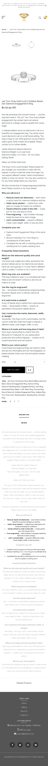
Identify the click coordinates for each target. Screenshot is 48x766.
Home (4, 29)
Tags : (4, 381)
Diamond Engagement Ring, (17, 384)
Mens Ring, (29, 389)
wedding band (33, 246)
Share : (4, 401)
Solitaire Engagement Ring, (25, 392)
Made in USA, (20, 389)
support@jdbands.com (25, 734)
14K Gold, (11, 381)
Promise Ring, (39, 389)
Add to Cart (13, 370)
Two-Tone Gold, (8, 395)
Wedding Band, (20, 395)
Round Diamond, (8, 392)
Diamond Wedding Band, (11, 387)
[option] (16, 45)
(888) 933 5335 (25, 730)
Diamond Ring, (33, 384)
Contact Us (24, 715)
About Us (24, 711)
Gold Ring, (39, 387)
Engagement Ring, (28, 387)
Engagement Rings (26, 232)
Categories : (7, 376)
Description (24, 415)
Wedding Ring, (32, 395)
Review (24, 423)
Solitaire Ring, (41, 392)
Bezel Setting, (34, 381)
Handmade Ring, (8, 389)
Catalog (24, 707)
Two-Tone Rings (29, 238)
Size (3, 362)
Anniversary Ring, (22, 381)
